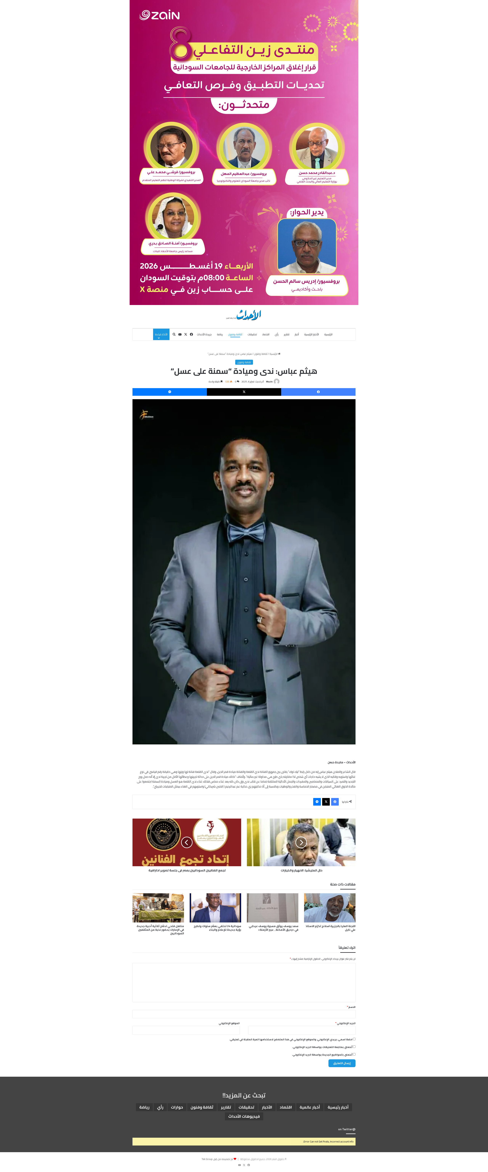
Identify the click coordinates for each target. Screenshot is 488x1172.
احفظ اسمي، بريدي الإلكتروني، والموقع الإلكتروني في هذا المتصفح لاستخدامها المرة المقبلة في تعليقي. (290, 1039)
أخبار (297, 334)
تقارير (286, 334)
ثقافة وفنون (235, 334)
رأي (277, 334)
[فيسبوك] (318, 392)
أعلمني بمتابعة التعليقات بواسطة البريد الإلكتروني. (322, 1047)
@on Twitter (347, 1129)
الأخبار (267, 1107)
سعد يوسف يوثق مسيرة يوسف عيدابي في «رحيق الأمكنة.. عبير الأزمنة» (273, 928)
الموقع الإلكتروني (229, 1023)
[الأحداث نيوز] (244, 314)
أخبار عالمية (310, 1107)
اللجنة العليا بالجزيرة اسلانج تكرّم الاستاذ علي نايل (331, 928)
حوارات (177, 1107)
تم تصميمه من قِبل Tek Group (217, 1159)
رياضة (220, 334)
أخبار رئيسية (338, 1107)
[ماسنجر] (169, 392)
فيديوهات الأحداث (244, 1116)
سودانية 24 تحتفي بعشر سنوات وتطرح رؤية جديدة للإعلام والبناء (217, 928)
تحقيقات (252, 334)
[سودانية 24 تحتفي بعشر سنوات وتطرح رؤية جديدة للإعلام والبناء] (215, 907)
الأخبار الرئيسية (311, 334)
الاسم (351, 1007)
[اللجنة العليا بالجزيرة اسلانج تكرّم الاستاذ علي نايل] (330, 907)
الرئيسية (328, 334)
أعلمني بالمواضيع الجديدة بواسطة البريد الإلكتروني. (322, 1054)
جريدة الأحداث (204, 334)
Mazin (269, 381)
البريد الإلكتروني (345, 1023)
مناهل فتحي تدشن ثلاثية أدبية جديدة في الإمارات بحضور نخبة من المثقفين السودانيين (160, 930)
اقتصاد (265, 334)
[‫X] (244, 392)
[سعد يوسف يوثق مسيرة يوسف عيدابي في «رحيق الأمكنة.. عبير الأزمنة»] (272, 907)
